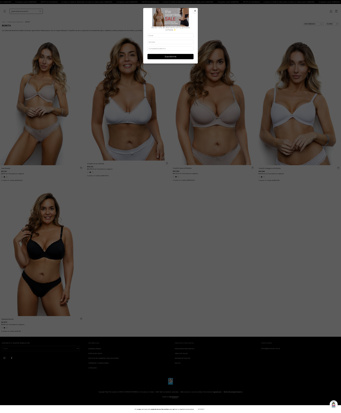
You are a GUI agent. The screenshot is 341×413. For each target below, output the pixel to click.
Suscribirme (170, 56)
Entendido (201, 409)
